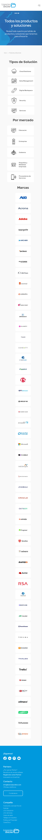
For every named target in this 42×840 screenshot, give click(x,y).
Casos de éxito (8, 815)
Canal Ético (7, 822)
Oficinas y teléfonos (9, 787)
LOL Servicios (7, 813)
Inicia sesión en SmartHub (11, 777)
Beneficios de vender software (13, 772)
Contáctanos (13, 793)
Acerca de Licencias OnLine (12, 806)
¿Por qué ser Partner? (10, 770)
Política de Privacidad (10, 820)
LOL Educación (8, 811)
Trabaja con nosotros (10, 818)
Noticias (5, 808)
